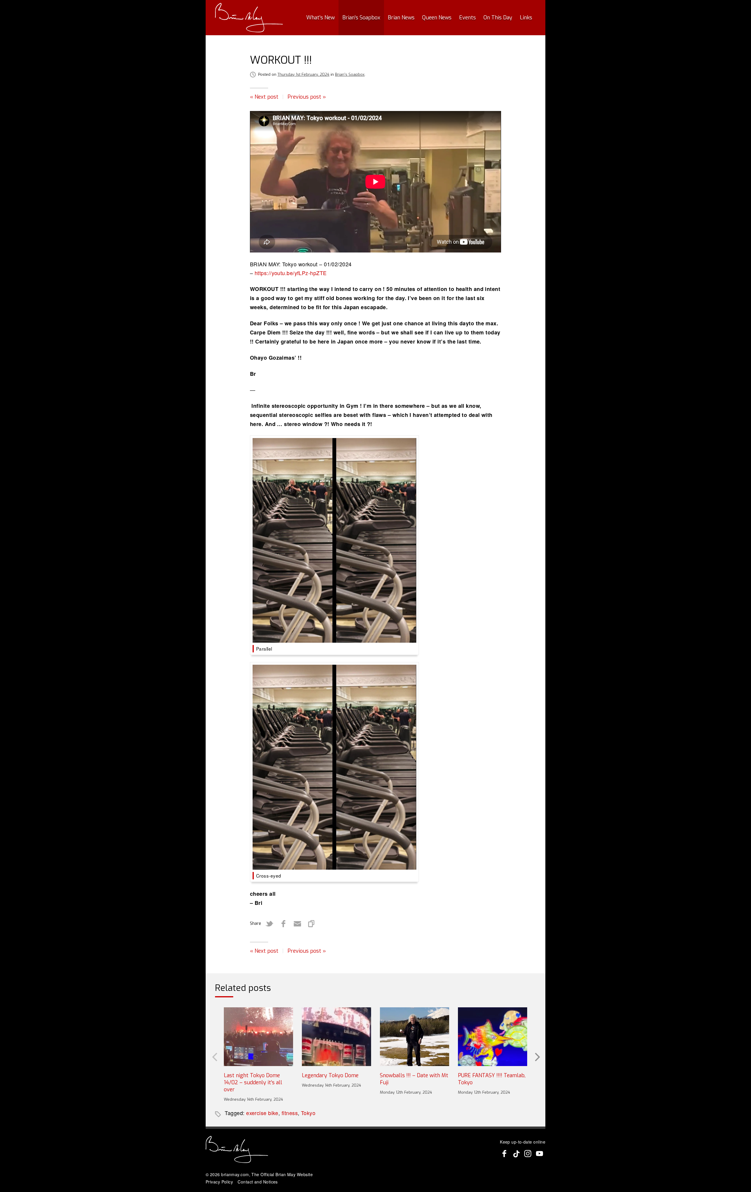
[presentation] (214, 1056)
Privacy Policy (219, 1182)
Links (526, 17)
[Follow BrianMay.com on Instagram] (528, 1153)
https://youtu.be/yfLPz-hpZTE (291, 273)
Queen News (436, 17)
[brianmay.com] (249, 17)
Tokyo (308, 1113)
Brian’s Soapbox (361, 17)
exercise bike (262, 1113)
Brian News (401, 17)
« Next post (264, 96)
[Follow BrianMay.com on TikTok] (516, 1153)
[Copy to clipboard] (311, 924)
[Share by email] (297, 924)
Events (467, 17)
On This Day (497, 17)
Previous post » (306, 96)
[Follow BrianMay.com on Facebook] (504, 1153)
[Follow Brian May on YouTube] (539, 1153)
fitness (290, 1113)
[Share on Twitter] (269, 924)
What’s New (320, 17)
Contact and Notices (258, 1182)
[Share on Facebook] (283, 924)
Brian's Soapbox (350, 74)
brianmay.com (235, 1174)
